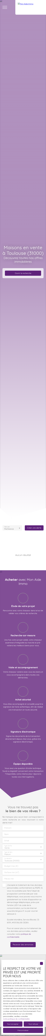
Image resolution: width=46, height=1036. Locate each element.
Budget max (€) (11, 866)
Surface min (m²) (11, 872)
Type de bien (8, 852)
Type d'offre (8, 846)
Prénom (7, 828)
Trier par (7, 527)
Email (6, 840)
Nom (6, 834)
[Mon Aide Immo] (30, 7)
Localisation (8, 858)
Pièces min (9, 879)
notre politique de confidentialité (16, 1019)
